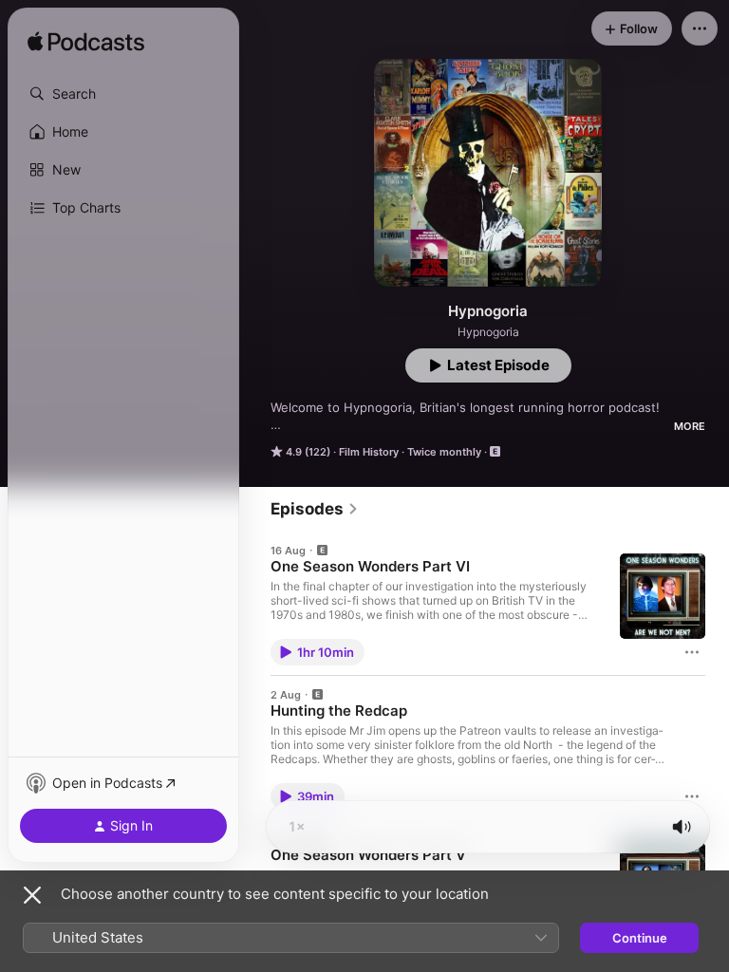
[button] (123, 94)
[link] (315, 508)
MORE (689, 426)
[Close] (32, 895)
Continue (639, 937)
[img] (86, 42)
